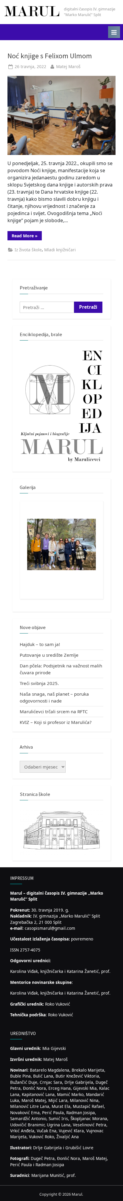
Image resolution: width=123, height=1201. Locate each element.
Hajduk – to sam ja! (40, 644)
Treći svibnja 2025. (39, 683)
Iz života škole (28, 250)
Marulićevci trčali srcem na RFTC (54, 711)
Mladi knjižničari (60, 250)
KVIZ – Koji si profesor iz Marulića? (56, 722)
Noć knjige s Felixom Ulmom (49, 55)
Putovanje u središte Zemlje (49, 655)
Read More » (27, 236)
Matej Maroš (68, 66)
